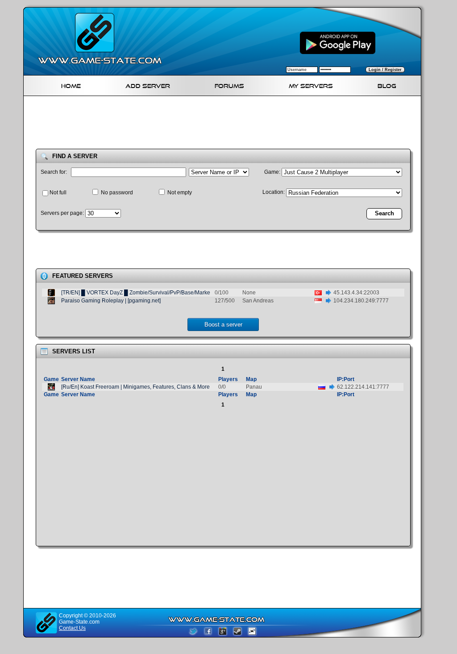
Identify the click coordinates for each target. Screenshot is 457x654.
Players (228, 379)
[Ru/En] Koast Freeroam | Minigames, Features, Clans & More (135, 387)
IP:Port (345, 379)
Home (71, 84)
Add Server (147, 84)
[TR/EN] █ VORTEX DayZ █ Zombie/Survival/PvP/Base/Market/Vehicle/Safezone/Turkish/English (177, 292)
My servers (311, 84)
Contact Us (72, 628)
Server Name (78, 379)
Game (51, 379)
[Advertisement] (225, 124)
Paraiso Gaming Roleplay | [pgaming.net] (111, 301)
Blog (387, 84)
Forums (229, 84)
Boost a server (223, 324)
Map (251, 379)
